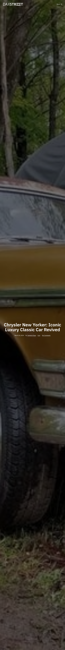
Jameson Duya (31, 335)
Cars (39, 335)
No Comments (46, 335)
